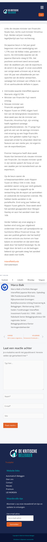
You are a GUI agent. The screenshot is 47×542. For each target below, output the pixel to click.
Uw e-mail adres (13, 513)
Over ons (9, 479)
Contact (9, 482)
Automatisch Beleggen (15, 476)
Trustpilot (9, 462)
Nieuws (9, 486)
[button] (4, 280)
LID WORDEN (11, 492)
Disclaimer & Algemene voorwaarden (23, 539)
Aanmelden (14, 524)
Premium (10, 489)
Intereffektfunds (11, 261)
